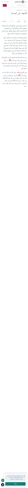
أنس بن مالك (20, 72)
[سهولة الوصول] (5, 2)
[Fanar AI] (2, 484)
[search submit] (5, 5)
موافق (15, 484)
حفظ (25, 22)
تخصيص (12, 479)
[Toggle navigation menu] (26, 1)
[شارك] (3, 480)
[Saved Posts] (2, 2)
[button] (13, 22)
